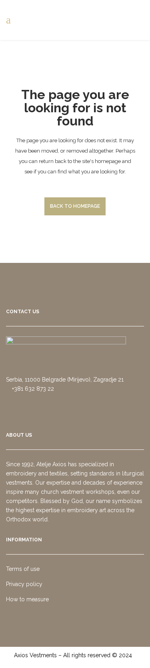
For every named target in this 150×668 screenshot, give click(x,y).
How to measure (27, 599)
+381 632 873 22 (32, 389)
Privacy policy (24, 584)
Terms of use (23, 569)
